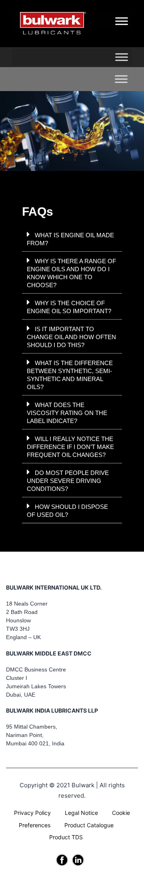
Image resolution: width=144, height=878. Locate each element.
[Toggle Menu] (121, 57)
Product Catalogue (89, 825)
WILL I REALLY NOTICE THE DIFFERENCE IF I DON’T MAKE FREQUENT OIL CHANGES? (70, 446)
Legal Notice (81, 812)
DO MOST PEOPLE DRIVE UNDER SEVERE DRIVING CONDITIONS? (68, 480)
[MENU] (121, 21)
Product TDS (66, 837)
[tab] (72, 239)
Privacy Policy (32, 812)
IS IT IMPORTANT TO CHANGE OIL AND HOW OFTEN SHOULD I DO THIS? (71, 337)
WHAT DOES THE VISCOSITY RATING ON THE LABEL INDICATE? (67, 412)
